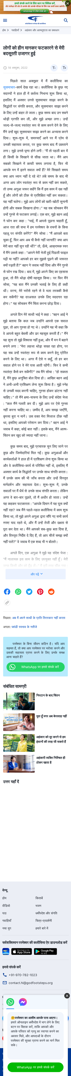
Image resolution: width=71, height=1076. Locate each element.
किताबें (39, 898)
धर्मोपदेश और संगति (46, 913)
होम (4, 30)
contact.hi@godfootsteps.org (31, 983)
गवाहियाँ (15, 30)
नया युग (6, 928)
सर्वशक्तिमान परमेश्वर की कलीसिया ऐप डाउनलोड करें (34, 942)
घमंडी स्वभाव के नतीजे (24, 627)
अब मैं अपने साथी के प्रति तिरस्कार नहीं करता (38, 618)
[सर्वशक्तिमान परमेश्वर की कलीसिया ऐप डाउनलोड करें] (5, 951)
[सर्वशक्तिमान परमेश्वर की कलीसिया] (35, 20)
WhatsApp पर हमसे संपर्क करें (35, 1067)
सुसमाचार (9, 87)
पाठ (4, 913)
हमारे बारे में (42, 928)
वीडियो (6, 906)
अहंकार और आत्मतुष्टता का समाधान (42, 30)
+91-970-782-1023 (23, 975)
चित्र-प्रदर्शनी (44, 921)
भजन (38, 906)
